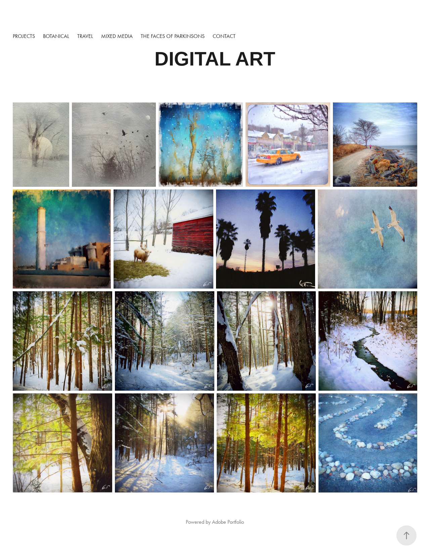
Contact (224, 36)
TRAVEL (85, 36)
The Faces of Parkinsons (173, 36)
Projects (24, 36)
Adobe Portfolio (228, 522)
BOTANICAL (56, 36)
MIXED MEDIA (117, 36)
